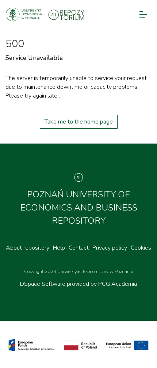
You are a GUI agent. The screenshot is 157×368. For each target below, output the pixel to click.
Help (59, 248)
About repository (27, 248)
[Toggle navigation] (143, 14)
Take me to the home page (79, 122)
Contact (79, 248)
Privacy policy (109, 248)
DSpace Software (43, 284)
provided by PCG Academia (102, 284)
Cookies (141, 248)
